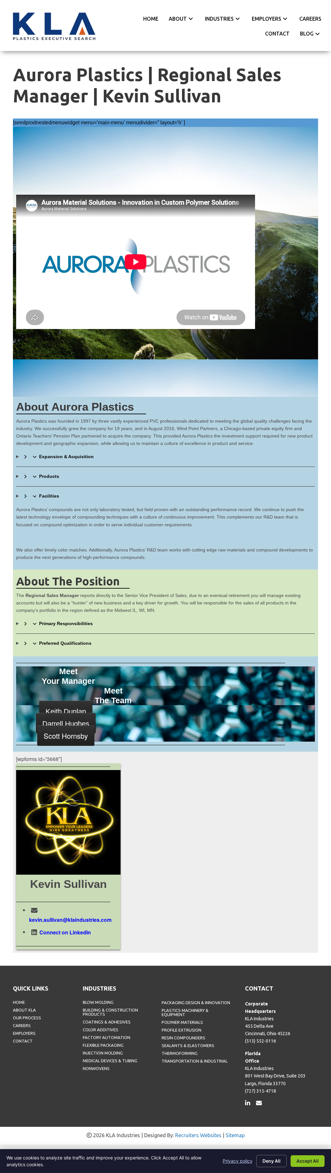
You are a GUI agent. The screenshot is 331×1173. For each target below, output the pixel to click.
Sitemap (235, 1135)
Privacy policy (237, 1161)
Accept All (307, 1161)
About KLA (24, 1010)
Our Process (27, 1018)
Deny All (271, 1161)
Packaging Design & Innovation (196, 1003)
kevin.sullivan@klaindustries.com (70, 919)
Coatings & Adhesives (107, 1022)
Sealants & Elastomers (188, 1046)
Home (19, 1002)
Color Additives (100, 1030)
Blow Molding (98, 1002)
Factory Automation (106, 1037)
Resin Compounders (183, 1038)
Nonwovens (96, 1068)
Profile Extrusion (181, 1030)
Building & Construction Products (110, 1012)
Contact (23, 1041)
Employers (24, 1033)
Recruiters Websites (198, 1135)
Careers (22, 1026)
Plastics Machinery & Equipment (185, 1012)
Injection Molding (103, 1053)
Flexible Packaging (103, 1045)
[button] (191, 19)
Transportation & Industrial (195, 1061)
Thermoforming (180, 1053)
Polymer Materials (182, 1022)
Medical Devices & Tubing (110, 1061)
